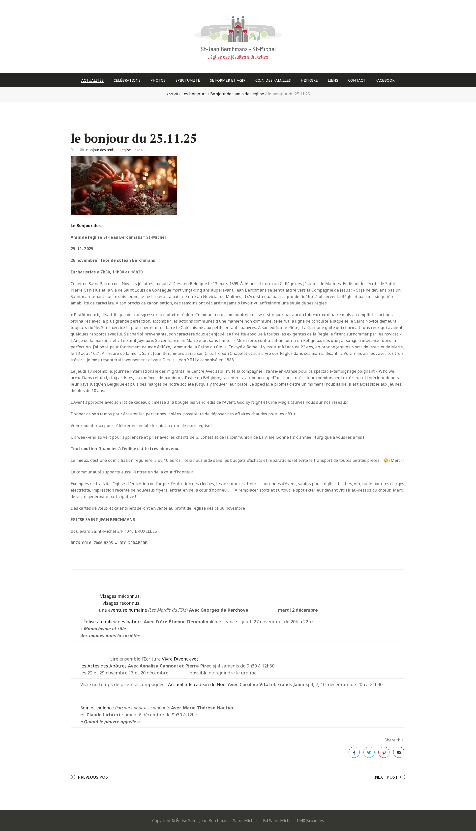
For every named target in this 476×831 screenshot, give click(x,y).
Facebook (385, 80)
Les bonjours (194, 94)
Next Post (386, 777)
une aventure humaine (123, 610)
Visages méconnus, (120, 596)
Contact (356, 80)
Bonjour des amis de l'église (237, 94)
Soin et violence (97, 708)
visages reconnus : (122, 603)
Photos (158, 80)
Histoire (309, 80)
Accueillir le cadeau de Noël (197, 684)
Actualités (92, 80)
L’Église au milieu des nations (111, 622)
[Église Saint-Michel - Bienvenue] (238, 11)
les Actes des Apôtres (103, 666)
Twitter (369, 752)
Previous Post (94, 777)
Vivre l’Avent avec (180, 659)
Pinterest (383, 752)
